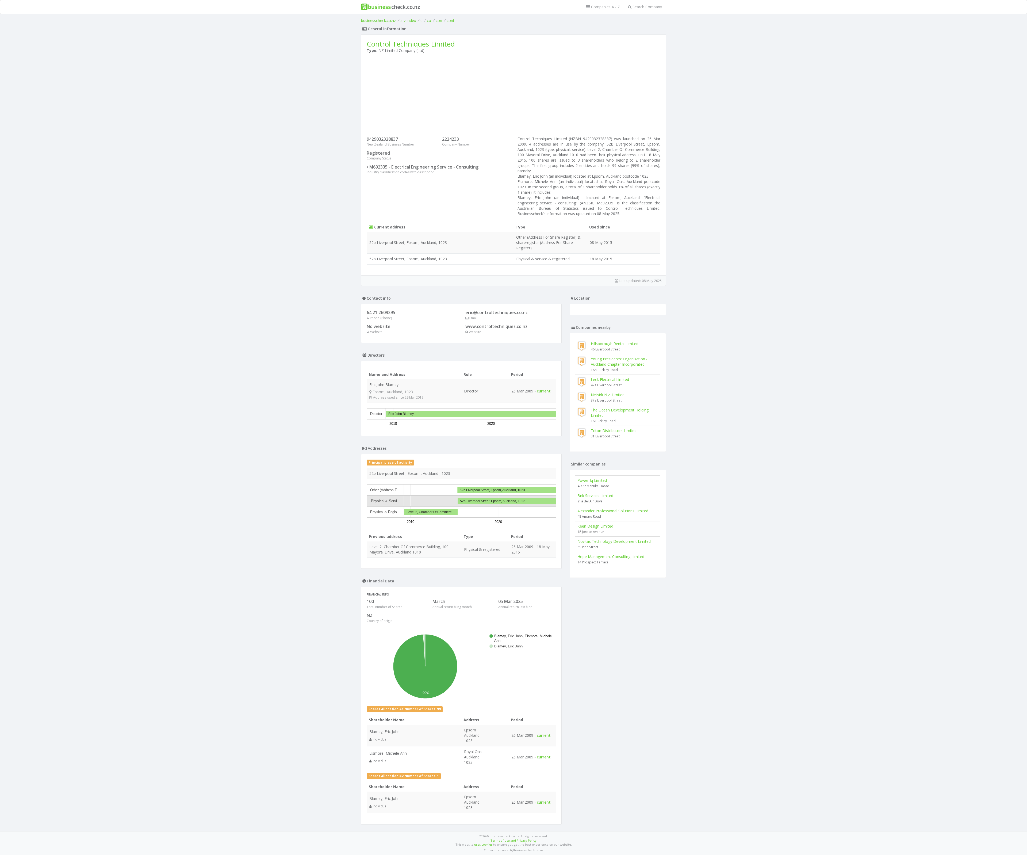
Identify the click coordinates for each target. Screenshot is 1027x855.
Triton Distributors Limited (614, 430)
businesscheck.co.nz (378, 20)
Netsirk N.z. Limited (607, 394)
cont (450, 20)
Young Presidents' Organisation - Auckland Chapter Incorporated (619, 361)
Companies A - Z (605, 6)
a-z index (408, 20)
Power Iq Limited (592, 480)
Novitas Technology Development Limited (614, 541)
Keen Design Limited (595, 526)
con (439, 20)
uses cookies (483, 844)
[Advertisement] (513, 96)
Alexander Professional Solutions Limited (612, 510)
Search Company (646, 6)
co (429, 20)
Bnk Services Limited (595, 495)
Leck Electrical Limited (610, 379)
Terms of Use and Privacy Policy (513, 840)
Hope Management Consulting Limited (610, 556)
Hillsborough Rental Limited (614, 343)
